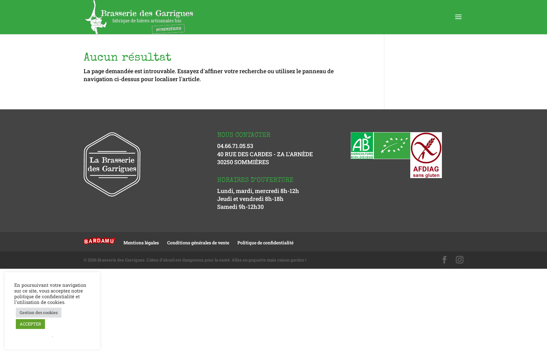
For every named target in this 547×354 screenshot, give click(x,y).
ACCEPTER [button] (30, 324)
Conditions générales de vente (198, 243)
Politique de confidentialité (265, 243)
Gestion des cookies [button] (39, 312)
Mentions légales (141, 243)
